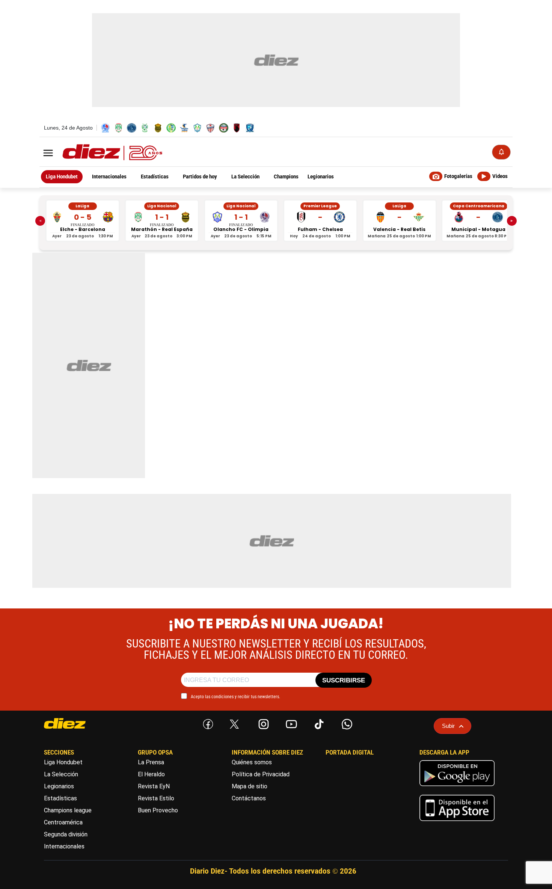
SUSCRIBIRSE (343, 680)
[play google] (457, 788)
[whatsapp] (345, 722)
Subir (448, 726)
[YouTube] (289, 722)
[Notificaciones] (501, 152)
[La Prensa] (79, 723)
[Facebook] (206, 722)
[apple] (457, 823)
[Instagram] (262, 722)
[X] (234, 724)
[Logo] (95, 152)
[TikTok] (317, 722)
